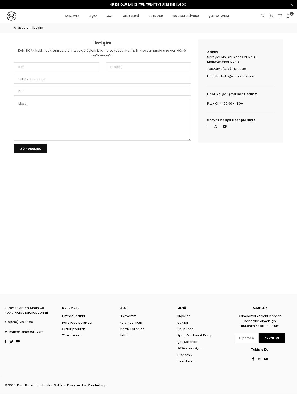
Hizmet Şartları (73, 316)
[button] (288, 16)
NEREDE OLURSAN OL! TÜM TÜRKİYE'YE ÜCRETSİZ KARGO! (148, 4)
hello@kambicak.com (26, 331)
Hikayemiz (128, 316)
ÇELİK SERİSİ (131, 16)
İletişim (125, 335)
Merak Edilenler (132, 329)
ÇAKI (110, 16)
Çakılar (182, 322)
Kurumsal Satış (131, 322)
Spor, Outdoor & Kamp (195, 335)
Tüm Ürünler (71, 335)
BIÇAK (93, 16)
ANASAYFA (72, 16)
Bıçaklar (183, 316)
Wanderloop (97, 385)
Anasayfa (21, 28)
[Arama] (263, 16)
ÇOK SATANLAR (219, 16)
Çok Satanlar (187, 342)
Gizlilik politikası (74, 329)
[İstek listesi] (280, 16)
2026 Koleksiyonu (185, 16)
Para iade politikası (77, 322)
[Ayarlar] (271, 16)
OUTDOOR (155, 16)
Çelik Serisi (185, 329)
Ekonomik (184, 355)
